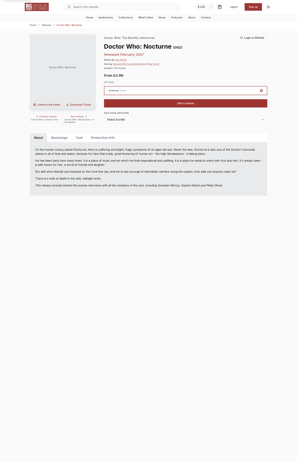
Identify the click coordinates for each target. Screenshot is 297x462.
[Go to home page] (37, 7)
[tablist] (148, 137)
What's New (145, 17)
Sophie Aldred (138, 64)
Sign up (253, 6)
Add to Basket (185, 103)
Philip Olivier (153, 64)
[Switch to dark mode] (268, 7)
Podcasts (177, 17)
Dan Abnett (121, 60)
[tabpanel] (148, 169)
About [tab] (38, 137)
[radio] (185, 90)
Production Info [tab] (103, 137)
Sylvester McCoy (121, 64)
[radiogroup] (185, 90)
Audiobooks (106, 17)
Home (89, 17)
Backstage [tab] (59, 137)
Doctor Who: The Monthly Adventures (129, 37)
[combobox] (185, 119)
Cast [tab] (79, 137)
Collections (126, 17)
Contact (206, 17)
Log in (234, 6)
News (162, 17)
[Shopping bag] (219, 6)
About (191, 17)
